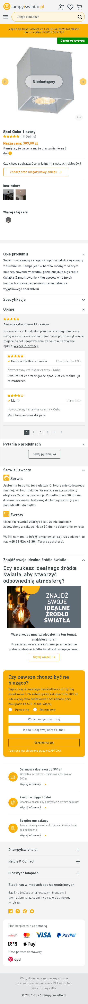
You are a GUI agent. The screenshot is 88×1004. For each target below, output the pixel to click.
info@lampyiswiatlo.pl (45, 537)
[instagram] (18, 911)
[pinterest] (25, 911)
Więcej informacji (26, 346)
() (28, 136)
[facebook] (10, 911)
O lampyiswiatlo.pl (22, 850)
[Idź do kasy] (61, 432)
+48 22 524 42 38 (22, 542)
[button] (44, 31)
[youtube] (32, 911)
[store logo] (23, 6)
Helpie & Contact (21, 862)
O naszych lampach (23, 873)
